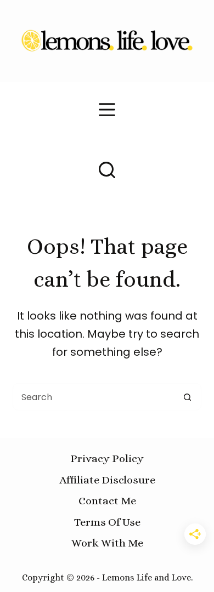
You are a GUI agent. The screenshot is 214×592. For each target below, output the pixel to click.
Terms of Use (107, 522)
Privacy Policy (107, 458)
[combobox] (93, 397)
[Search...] (107, 170)
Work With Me (107, 543)
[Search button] (187, 397)
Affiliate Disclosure (107, 480)
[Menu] (107, 109)
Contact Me (107, 500)
